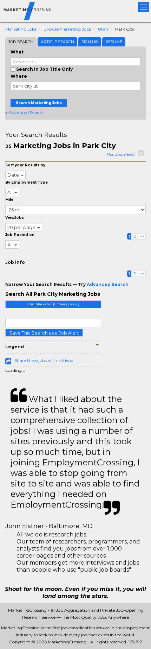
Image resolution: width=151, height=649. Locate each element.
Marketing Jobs (21, 29)
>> (141, 236)
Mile (9, 199)
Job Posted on (19, 235)
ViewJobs (14, 217)
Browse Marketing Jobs (67, 29)
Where (19, 76)
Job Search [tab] (20, 41)
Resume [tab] (113, 41)
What (17, 52)
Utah (103, 29)
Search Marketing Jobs (39, 103)
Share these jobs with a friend (43, 360)
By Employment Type (26, 182)
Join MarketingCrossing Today (53, 304)
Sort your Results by (25, 165)
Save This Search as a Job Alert (44, 333)
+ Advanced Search (24, 112)
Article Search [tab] (57, 41)
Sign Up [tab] (89, 41)
